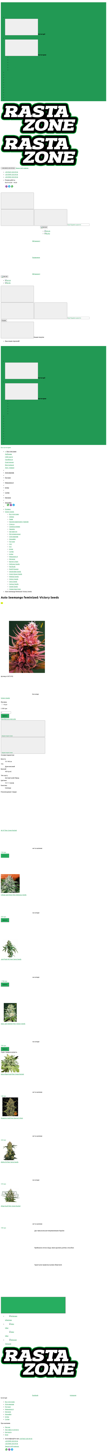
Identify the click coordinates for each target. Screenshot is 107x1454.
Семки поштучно (15, 589)
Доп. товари (13, 70)
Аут (6, 87)
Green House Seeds (15, 574)
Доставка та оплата (12, 1430)
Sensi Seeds (13, 581)
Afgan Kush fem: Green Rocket (10, 1206)
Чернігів (12, 529)
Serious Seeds (13, 584)
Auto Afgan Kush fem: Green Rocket (12, 1074)
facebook (35, 1395)
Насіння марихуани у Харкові (19, 522)
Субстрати (13, 60)
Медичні (8, 100)
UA (46, 227)
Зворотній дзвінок (22, 168)
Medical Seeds (14, 576)
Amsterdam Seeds (15, 571)
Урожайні (8, 80)
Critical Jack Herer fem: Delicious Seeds (13, 895)
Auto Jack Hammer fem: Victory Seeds (13, 1024)
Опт (6, 85)
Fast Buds (12, 566)
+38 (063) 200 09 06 (8, 168)
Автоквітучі (9, 72)
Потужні (8, 82)
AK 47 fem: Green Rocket (9, 830)
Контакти (8, 1432)
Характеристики (7, 736)
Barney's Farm (13, 561)
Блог (6, 1435)
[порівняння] (18, 619)
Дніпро (11, 517)
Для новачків (9, 77)
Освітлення (13, 65)
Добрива (12, 57)
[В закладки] (53, 619)
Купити (5, 716)
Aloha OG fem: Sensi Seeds (9, 1162)
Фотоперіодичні (10, 75)
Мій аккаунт (36, 241)
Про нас (7, 1427)
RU (49, 233)
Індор (7, 90)
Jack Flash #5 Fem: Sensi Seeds (11, 959)
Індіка (7, 95)
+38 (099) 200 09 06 (11, 174)
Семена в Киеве (14, 526)
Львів (11, 519)
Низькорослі (9, 97)
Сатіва (7, 92)
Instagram (73, 1395)
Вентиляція (13, 67)
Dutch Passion (13, 569)
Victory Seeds (13, 579)
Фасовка (4, 702)
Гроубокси (12, 62)
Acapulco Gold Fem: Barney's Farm (12, 1118)
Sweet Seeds (13, 586)
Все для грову (10, 38)
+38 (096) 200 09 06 (11, 177)
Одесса (11, 524)
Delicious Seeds (14, 564)
